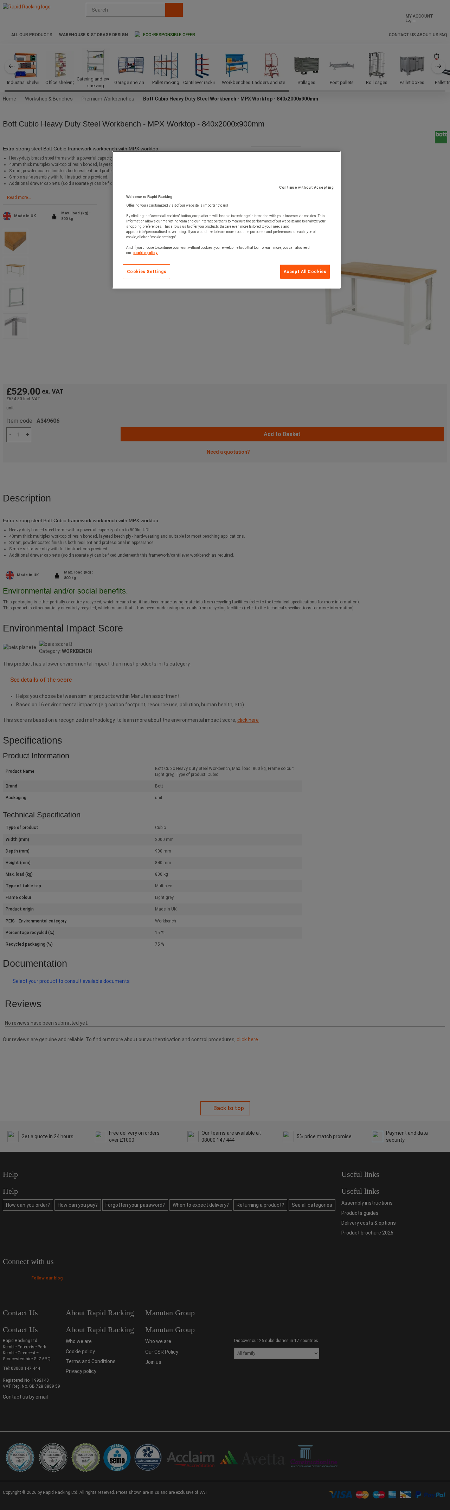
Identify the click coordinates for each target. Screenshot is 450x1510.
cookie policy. (145, 253)
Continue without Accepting (306, 187)
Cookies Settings (147, 271)
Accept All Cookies (305, 271)
